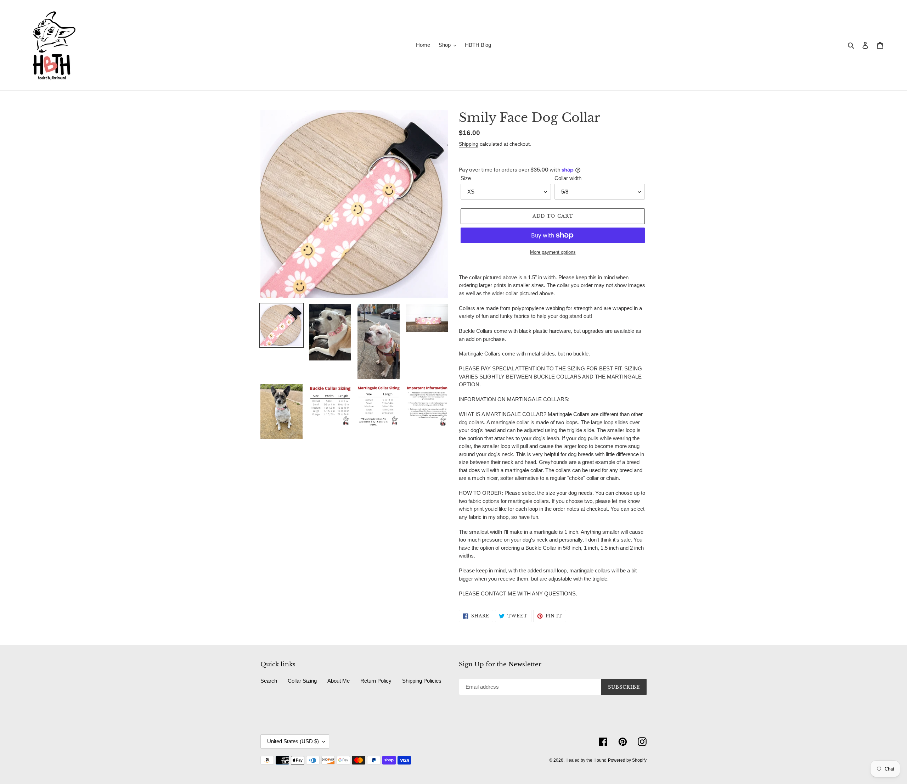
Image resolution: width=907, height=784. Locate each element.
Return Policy (375, 681)
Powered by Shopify (627, 760)
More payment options (553, 252)
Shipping (468, 144)
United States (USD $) (293, 741)
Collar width (567, 178)
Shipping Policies (421, 681)
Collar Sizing (302, 681)
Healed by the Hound (586, 760)
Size (466, 178)
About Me (338, 681)
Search (268, 681)
